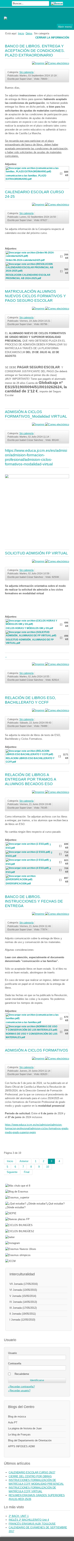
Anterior (24, 1161)
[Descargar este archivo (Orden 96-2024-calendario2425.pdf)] (33, 256)
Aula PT (12, 1422)
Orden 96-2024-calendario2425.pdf (25, 260)
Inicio (21, 33)
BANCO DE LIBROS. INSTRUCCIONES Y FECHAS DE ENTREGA (34, 901)
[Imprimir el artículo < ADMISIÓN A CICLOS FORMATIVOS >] (38, 1058)
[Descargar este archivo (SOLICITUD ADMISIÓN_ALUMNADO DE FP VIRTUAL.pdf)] (33, 636)
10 (47, 1166)
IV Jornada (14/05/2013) (23, 1301)
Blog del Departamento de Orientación (30, 1440)
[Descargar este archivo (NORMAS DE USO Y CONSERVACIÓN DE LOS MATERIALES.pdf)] (33, 1030)
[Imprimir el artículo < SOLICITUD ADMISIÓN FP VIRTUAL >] (38, 561)
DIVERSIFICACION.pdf (18, 883)
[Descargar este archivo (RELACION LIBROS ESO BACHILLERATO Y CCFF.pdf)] (32, 755)
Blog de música (17, 1416)
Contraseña (14, 1363)
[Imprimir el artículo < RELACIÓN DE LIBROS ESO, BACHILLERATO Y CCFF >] (38, 710)
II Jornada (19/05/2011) (22, 1313)
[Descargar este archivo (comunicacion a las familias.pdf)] (33, 1019)
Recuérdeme (22, 1373)
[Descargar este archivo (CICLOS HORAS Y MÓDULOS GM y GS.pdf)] (33, 624)
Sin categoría (26, 72)
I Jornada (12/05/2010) (22, 1319)
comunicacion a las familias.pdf (23, 1022)
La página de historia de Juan (25, 1428)
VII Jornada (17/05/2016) (23, 1283)
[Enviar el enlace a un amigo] (57, 63)
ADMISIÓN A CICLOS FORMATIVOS (36, 1050)
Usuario (12, 1353)
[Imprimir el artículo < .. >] (38, 664)
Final (26, 1172)
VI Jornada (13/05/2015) (23, 1289)
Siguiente (12, 1172)
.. (6, 656)
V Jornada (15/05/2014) (22, 1295)
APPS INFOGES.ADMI (21, 1446)
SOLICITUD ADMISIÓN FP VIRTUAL (36, 553)
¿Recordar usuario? (19, 1390)
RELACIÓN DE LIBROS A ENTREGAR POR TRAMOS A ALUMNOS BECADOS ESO (30, 779)
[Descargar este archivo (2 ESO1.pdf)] (28, 852)
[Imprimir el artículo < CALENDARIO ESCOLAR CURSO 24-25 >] (38, 204)
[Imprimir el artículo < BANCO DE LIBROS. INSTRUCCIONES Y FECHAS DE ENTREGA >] (38, 913)
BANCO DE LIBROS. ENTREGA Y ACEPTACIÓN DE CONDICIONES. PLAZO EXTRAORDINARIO (35, 50)
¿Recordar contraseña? (21, 1386)
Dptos (29, 33)
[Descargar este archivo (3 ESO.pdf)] (28, 861)
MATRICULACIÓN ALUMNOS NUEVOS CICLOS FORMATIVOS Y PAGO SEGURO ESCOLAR (35, 296)
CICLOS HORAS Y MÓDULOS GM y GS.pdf (29, 628)
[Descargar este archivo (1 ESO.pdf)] (28, 844)
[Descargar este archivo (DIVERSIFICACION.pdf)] (32, 880)
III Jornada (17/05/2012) (23, 1307)
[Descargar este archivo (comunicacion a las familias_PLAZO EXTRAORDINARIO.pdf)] (33, 172)
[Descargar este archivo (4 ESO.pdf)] (28, 868)
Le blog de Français (19, 1434)
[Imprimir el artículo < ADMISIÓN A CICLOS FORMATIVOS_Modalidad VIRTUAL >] (38, 424)
